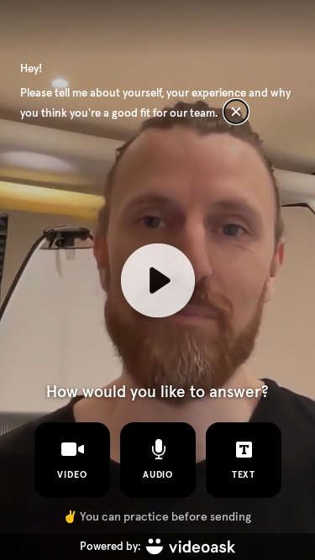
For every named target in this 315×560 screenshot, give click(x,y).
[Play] (157, 279)
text (243, 474)
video (72, 474)
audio (157, 474)
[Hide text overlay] (236, 111)
